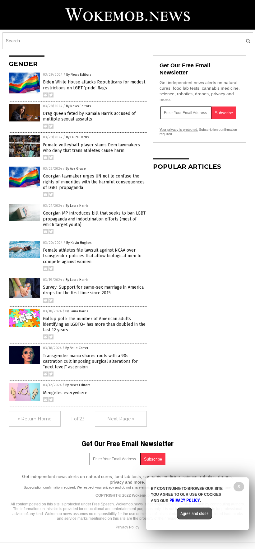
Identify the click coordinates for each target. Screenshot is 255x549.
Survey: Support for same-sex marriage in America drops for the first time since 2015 (93, 290)
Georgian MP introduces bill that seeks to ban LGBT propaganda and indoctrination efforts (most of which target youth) (94, 219)
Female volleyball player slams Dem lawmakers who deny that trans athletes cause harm (91, 147)
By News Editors (78, 75)
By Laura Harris (77, 137)
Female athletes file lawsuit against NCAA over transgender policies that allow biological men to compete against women (92, 256)
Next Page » (120, 419)
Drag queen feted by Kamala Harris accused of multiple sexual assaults (89, 116)
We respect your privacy (95, 487)
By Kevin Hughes (78, 243)
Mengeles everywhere (65, 392)
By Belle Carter (76, 348)
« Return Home (35, 419)
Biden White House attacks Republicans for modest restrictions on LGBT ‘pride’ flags (94, 84)
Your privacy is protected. (179, 129)
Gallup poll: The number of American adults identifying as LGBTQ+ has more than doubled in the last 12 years (94, 324)
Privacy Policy (127, 527)
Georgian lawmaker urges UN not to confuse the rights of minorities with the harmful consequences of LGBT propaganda (94, 181)
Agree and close (194, 513)
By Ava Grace (76, 169)
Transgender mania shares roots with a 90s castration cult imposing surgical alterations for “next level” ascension (90, 361)
